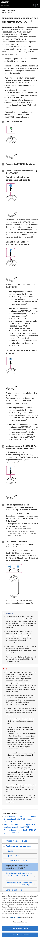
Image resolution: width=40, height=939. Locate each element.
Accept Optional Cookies (20, 935)
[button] (37, 5)
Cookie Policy (15, 917)
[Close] (37, 895)
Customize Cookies (20, 922)
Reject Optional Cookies (20, 928)
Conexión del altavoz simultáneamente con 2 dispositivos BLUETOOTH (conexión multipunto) (21, 819)
